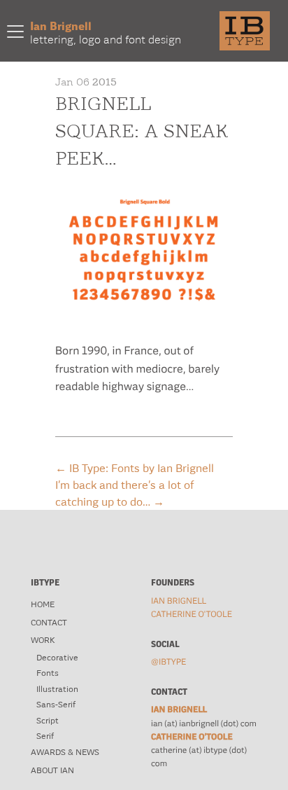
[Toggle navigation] (15, 30)
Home (43, 604)
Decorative (57, 658)
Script (47, 721)
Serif (45, 736)
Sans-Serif (55, 704)
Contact (49, 623)
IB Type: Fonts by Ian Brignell (134, 468)
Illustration (57, 689)
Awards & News (65, 752)
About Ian (52, 770)
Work (43, 640)
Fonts (47, 673)
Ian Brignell (178, 601)
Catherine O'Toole (191, 614)
